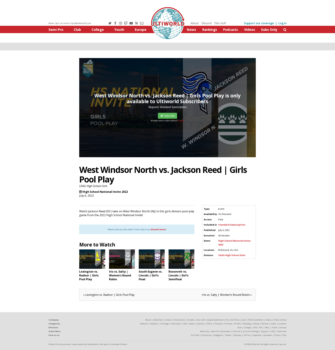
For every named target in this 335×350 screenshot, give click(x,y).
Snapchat (256, 335)
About (195, 23)
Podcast (218, 323)
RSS (284, 335)
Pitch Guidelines (255, 319)
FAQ (273, 331)
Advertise (157, 319)
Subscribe (281, 331)
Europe (140, 29)
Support (265, 331)
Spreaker (267, 335)
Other (209, 323)
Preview (228, 323)
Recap (256, 323)
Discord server (158, 229)
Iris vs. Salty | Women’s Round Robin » (227, 295)
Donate (190, 319)
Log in (282, 23)
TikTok (247, 335)
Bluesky (237, 335)
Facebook (206, 335)
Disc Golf (220, 23)
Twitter (228, 335)
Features (144, 323)
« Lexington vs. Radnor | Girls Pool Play (109, 295)
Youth (119, 29)
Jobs (244, 319)
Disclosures (179, 319)
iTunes (277, 335)
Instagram (218, 335)
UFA (255, 327)
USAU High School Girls (93, 186)
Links (185, 323)
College (98, 29)
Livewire (282, 323)
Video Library (280, 319)
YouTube (195, 335)
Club (77, 29)
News (191, 29)
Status (268, 319)
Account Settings (251, 331)
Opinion (200, 323)
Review (265, 323)
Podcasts (230, 29)
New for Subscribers (221, 331)
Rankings (209, 29)
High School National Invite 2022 (105, 192)
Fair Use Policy (233, 319)
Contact (168, 319)
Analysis (154, 323)
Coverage (164, 323)
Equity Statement (215, 319)
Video (273, 323)
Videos (249, 29)
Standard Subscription (231, 224)
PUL (261, 327)
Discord (206, 23)
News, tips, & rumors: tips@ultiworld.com (70, 23)
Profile (237, 323)
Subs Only (269, 29)
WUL (267, 327)
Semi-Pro (56, 29)
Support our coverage (259, 23)
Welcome (204, 331)
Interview (175, 323)
